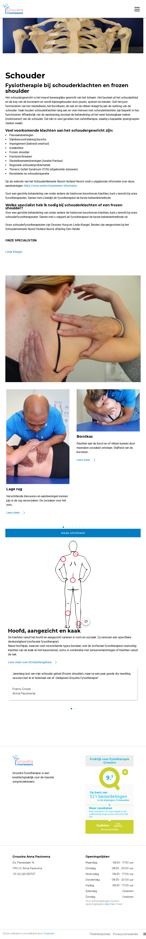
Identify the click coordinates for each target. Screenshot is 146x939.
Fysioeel (49, 933)
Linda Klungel (13, 251)
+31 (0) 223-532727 (23, 874)
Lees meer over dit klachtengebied (29, 662)
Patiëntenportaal (100, 934)
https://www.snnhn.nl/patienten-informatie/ (50, 185)
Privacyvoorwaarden (125, 934)
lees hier (110, 904)
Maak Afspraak (73, 533)
